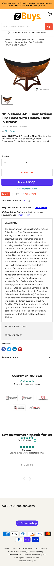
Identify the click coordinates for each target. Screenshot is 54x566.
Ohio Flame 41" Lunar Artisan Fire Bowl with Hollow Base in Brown (24, 42)
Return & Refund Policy (17, 551)
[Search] (49, 26)
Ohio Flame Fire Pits (24, 39)
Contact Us (28, 548)
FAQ (45, 554)
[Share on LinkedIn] (14, 349)
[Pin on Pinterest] (20, 349)
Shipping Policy (36, 551)
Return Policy (23, 214)
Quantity (5, 156)
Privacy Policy (41, 548)
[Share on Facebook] (3, 349)
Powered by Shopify (27, 560)
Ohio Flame (10, 131)
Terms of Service (14, 554)
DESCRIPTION (12, 222)
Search (6, 548)
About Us (16, 548)
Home (7, 39)
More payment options (27, 189)
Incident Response (32, 554)
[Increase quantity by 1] (26, 162)
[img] (27, 438)
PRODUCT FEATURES (15, 326)
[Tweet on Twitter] (9, 349)
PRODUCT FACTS (13, 335)
